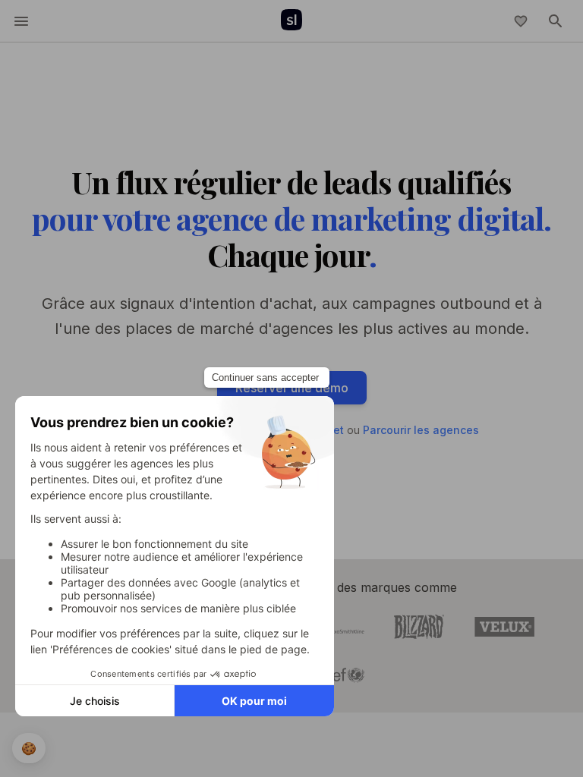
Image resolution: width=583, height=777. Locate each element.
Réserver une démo (291, 387)
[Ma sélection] (520, 21)
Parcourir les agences (421, 429)
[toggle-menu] (21, 21)
